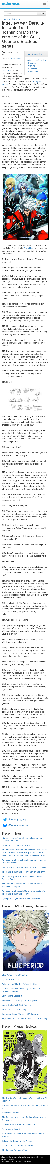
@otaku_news (17, 819)
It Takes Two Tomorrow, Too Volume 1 (19, 1145)
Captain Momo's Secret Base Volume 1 (19, 1124)
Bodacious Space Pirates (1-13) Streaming (21, 1014)
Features (32, 63)
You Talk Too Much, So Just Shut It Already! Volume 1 (25, 1107)
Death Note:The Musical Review (16, 845)
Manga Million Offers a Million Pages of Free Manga (25, 867)
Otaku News (28, 248)
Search (41, 13)
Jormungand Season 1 (12, 995)
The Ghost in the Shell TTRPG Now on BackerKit (23, 871)
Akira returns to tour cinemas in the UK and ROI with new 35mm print (23, 885)
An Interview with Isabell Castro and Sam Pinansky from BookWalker (24, 861)
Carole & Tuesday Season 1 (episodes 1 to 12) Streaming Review (22, 990)
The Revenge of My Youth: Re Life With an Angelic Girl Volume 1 (24, 1118)
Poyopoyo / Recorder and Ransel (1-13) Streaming (24, 1018)
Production (33, 71)
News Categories (34, 53)
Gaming (31, 60)
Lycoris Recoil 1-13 (10, 979)
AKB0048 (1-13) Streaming (14, 1009)
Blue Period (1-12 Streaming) (15, 974)
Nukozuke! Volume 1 (11, 1129)
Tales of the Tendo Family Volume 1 (18, 1140)
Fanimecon (7, 70)
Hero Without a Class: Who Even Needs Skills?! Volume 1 (23, 1135)
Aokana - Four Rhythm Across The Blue (19, 983)
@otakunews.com (19, 825)
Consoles (42, 60)
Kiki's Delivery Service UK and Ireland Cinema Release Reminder (22, 839)
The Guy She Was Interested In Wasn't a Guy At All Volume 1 (24, 1099)
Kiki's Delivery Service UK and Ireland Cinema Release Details (22, 877)
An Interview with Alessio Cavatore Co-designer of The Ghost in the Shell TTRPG (24, 892)
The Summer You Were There (15, 1150)
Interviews (32, 68)
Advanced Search (12, 19)
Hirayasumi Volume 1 (11, 1112)
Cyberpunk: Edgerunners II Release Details (21, 898)
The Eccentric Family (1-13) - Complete (19, 1000)
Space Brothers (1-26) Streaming (16, 1004)
